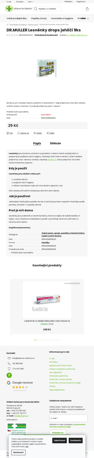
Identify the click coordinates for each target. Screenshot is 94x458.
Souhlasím (75, 440)
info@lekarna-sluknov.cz (23, 358)
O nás (9, 2)
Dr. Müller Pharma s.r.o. (77, 35)
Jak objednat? (55, 372)
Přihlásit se (57, 432)
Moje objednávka (57, 390)
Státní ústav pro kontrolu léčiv (23, 402)
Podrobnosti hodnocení (46, 35)
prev (8, 309)
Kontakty (19, 2)
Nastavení (18, 452)
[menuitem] (16, 18)
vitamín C (52, 159)
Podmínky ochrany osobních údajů (64, 382)
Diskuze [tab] (55, 143)
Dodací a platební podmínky (62, 369)
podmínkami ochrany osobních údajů (67, 425)
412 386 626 (17, 363)
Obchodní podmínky (58, 376)
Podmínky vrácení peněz (60, 379)
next (86, 309)
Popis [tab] (37, 143)
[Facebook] (9, 375)
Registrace (81, 1)
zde (26, 446)
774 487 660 (18, 369)
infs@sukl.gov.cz (21, 416)
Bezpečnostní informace (60, 365)
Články (52, 386)
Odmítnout (59, 440)
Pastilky (46, 242)
